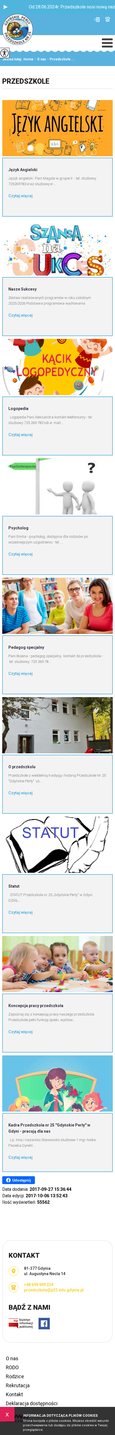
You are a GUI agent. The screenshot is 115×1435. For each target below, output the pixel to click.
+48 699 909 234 (107, 19)
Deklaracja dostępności (32, 1403)
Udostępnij (21, 1180)
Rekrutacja (18, 1385)
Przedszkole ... (61, 59)
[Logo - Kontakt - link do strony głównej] (17, 30)
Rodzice (15, 1376)
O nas (40, 59)
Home (28, 59)
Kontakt (14, 1394)
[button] (5, 7)
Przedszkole (25, 81)
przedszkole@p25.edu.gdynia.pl (98, 19)
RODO (12, 1367)
